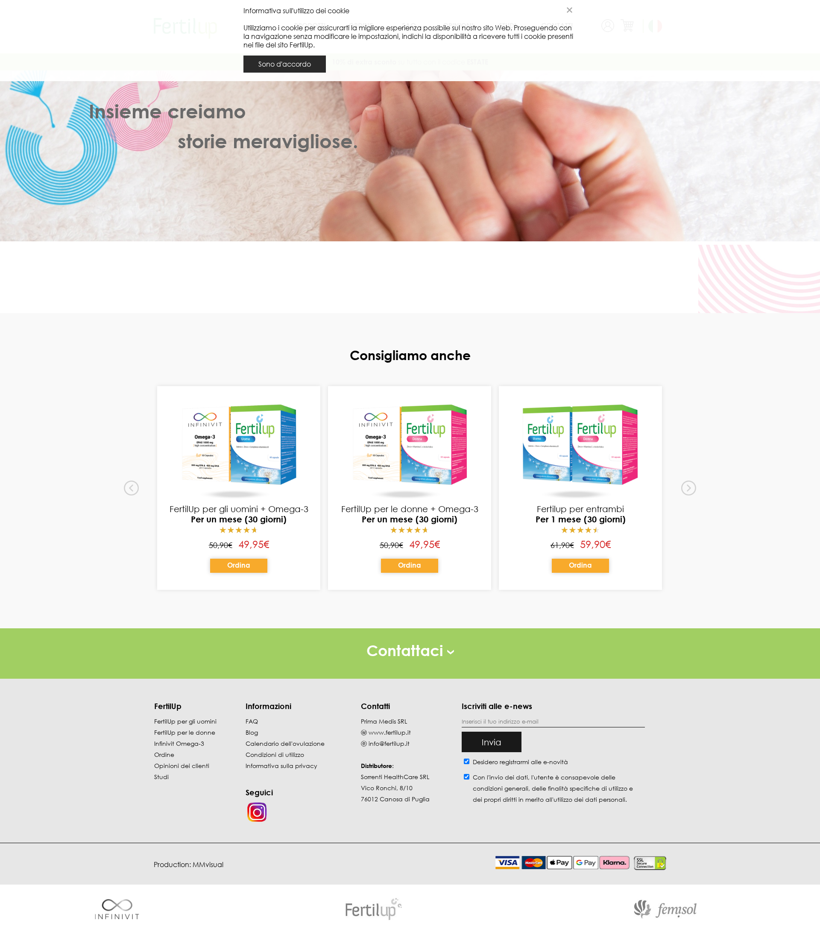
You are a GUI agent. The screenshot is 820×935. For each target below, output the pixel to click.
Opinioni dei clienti (181, 765)
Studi (161, 776)
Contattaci (406, 650)
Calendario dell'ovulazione (285, 743)
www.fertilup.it (390, 732)
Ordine (164, 754)
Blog (252, 732)
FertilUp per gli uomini (185, 721)
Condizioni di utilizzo (275, 754)
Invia (491, 742)
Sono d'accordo (284, 64)
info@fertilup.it (389, 743)
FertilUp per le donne (184, 732)
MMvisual (208, 864)
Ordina (238, 565)
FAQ (252, 721)
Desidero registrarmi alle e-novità (520, 761)
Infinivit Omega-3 (179, 743)
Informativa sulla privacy (281, 765)
